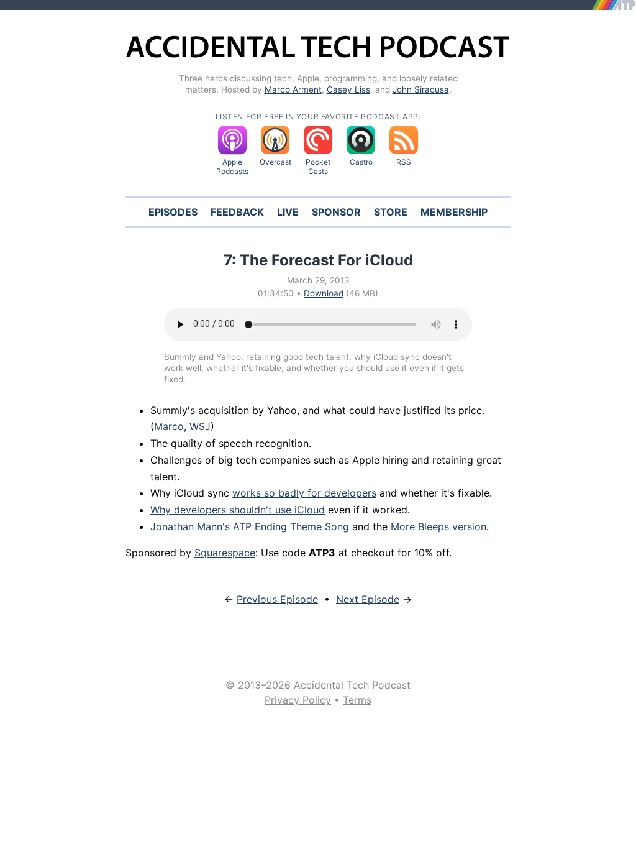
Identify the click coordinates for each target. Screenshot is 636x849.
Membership (454, 212)
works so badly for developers (304, 493)
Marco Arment (293, 89)
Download (323, 293)
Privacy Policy (298, 700)
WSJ (200, 426)
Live (288, 212)
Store (390, 212)
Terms (357, 700)
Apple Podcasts (232, 166)
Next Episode (367, 599)
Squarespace (224, 552)
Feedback (237, 212)
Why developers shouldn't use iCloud (237, 509)
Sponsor (336, 212)
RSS (403, 162)
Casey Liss (348, 89)
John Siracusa (421, 89)
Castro (361, 162)
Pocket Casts (318, 166)
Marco (169, 426)
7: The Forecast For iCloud (318, 260)
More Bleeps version (438, 526)
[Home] (318, 56)
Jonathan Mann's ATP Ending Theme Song (249, 526)
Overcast (275, 162)
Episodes (173, 212)
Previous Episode (277, 599)
